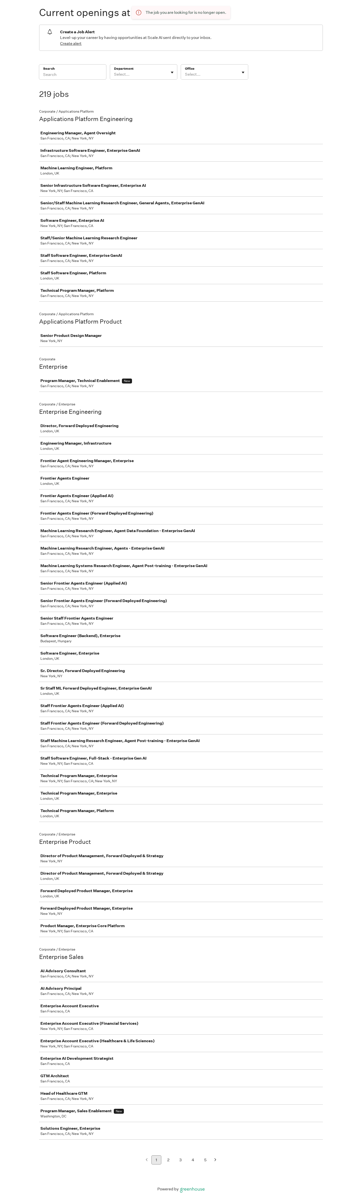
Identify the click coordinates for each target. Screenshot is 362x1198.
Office (190, 69)
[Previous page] (147, 1160)
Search (49, 69)
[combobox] (114, 74)
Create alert (71, 43)
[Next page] (215, 1160)
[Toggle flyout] (172, 72)
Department (123, 69)
